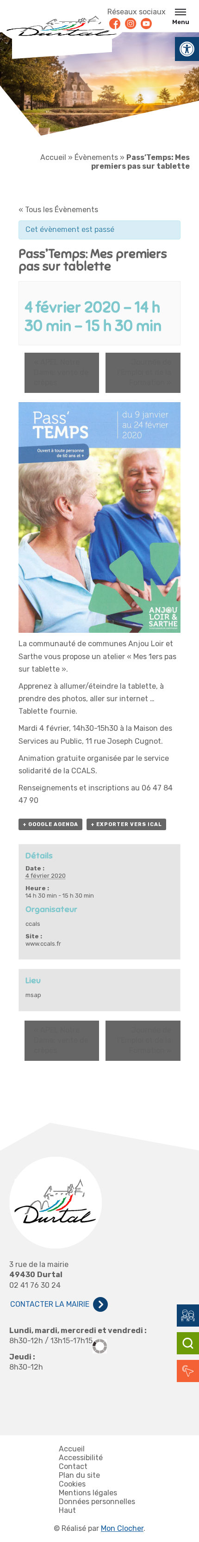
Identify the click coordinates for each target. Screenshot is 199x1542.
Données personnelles (97, 1501)
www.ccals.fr (43, 943)
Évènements (96, 157)
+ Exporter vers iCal (126, 824)
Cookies (72, 1484)
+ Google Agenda (50, 824)
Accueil (53, 157)
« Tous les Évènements (58, 209)
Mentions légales (88, 1492)
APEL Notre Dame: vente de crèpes (61, 372)
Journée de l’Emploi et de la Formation (144, 372)
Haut (67, 1510)
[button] (187, 49)
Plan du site (79, 1475)
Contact (73, 1466)
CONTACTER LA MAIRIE (49, 1304)
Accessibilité (81, 1457)
